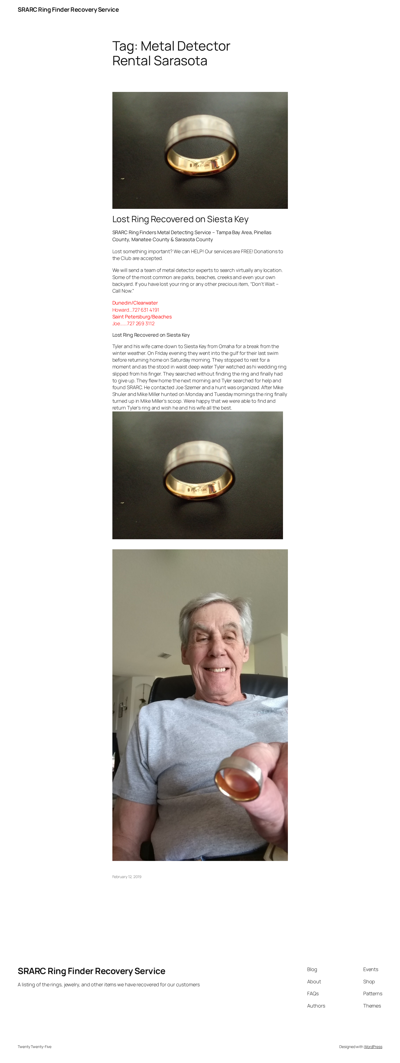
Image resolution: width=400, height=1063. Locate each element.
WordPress (373, 1046)
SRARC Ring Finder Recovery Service (68, 9)
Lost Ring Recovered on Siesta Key (180, 219)
